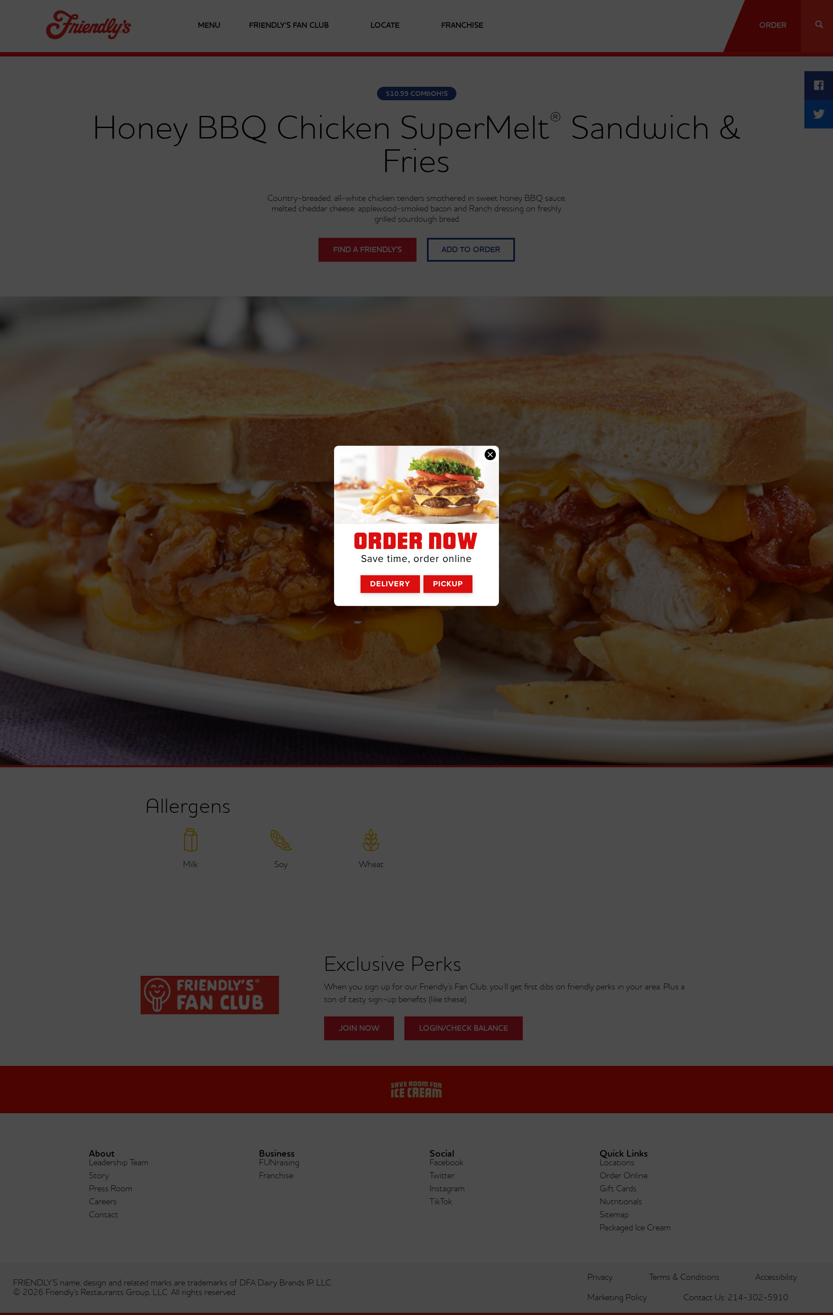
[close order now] (490, 454)
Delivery (390, 583)
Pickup (448, 583)
